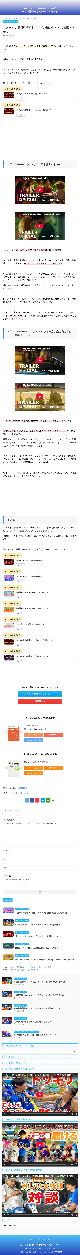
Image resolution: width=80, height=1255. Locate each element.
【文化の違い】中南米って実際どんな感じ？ (32, 1022)
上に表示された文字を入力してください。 (18, 880)
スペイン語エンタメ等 (11, 810)
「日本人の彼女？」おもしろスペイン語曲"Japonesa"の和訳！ (42, 913)
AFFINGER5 (58, 1252)
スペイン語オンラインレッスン (39, 694)
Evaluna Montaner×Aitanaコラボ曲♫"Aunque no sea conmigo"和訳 (44, 960)
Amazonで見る (33, 735)
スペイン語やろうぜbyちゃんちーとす (40, 11)
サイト (6, 867)
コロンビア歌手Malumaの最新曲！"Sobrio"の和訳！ (37, 948)
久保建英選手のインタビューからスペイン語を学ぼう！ (38, 925)
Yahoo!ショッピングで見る (33, 740)
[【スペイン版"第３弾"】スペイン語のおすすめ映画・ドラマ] (43, 800)
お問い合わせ (32, 1239)
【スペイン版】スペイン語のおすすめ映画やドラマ (36, 936)
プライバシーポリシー (45, 1239)
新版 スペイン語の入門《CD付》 (36, 762)
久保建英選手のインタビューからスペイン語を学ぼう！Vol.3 (39, 982)
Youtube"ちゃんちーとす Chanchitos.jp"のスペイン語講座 (40, 1248)
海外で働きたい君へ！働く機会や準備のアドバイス (35, 1035)
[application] (40, 1094)
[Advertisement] (40, 143)
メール (7, 859)
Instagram (22, 788)
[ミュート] (72, 1114)
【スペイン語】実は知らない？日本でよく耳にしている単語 (30, 967)
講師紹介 (39, 701)
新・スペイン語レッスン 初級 (35, 729)
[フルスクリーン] (76, 1114)
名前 (6, 850)
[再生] (4, 1114)
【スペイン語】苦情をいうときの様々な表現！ (25, 970)
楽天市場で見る (53, 735)
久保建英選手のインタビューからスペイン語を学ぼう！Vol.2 (39, 995)
